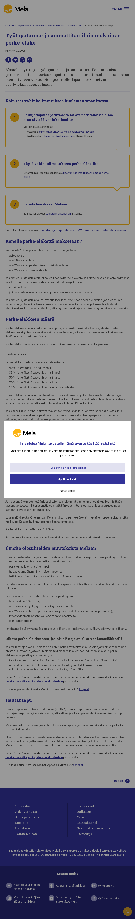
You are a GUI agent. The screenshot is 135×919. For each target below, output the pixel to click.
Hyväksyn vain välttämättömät (67, 467)
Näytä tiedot (67, 490)
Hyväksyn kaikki (67, 479)
